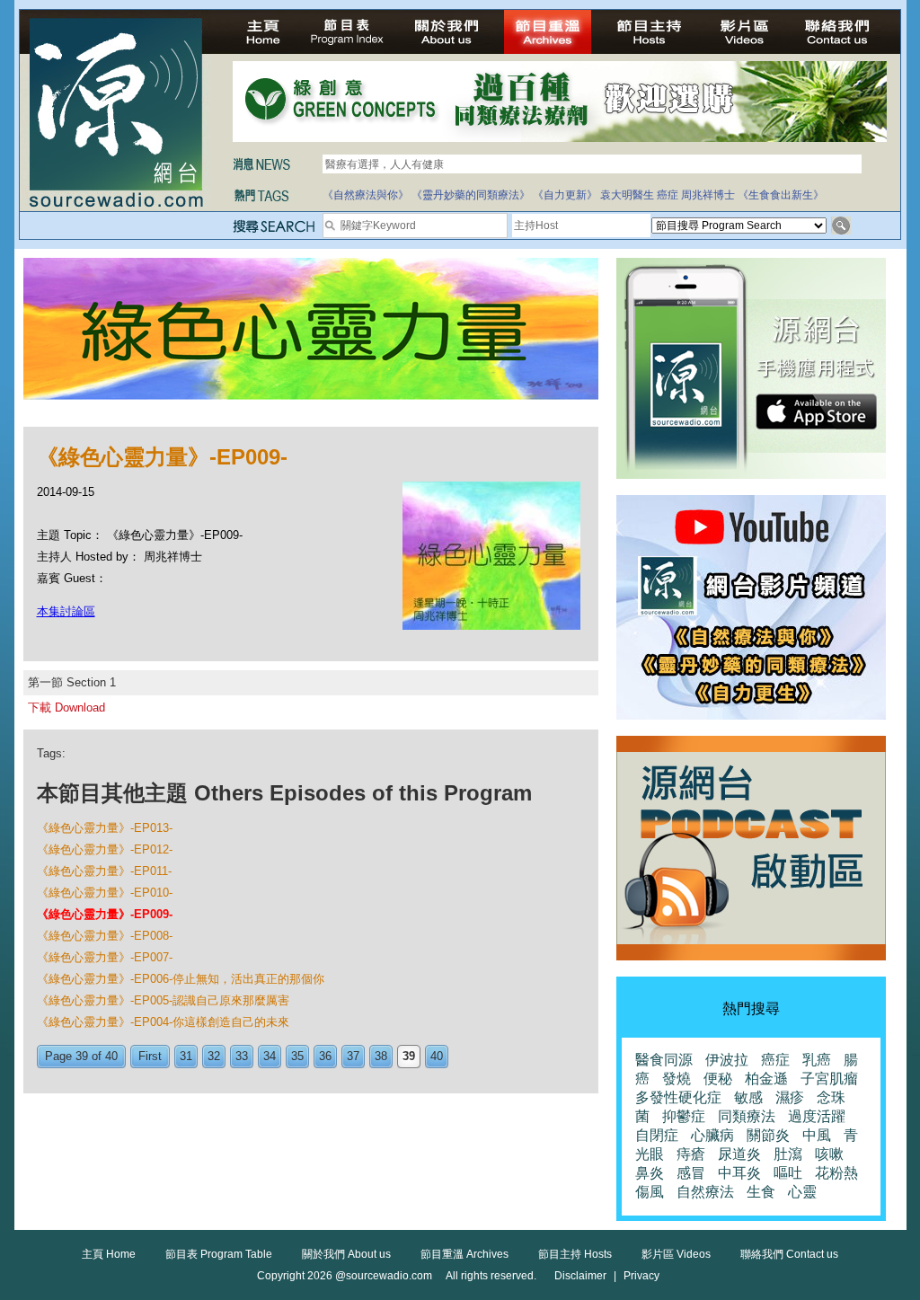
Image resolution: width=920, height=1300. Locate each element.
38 (381, 1056)
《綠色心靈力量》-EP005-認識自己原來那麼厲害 (163, 1000)
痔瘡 (691, 1154)
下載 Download (66, 707)
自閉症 (656, 1135)
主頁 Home (109, 1254)
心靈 (802, 1191)
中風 (816, 1135)
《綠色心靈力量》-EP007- (104, 957)
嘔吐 (788, 1173)
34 (269, 1056)
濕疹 (789, 1097)
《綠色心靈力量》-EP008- (104, 935)
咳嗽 (829, 1154)
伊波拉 (726, 1059)
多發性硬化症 (678, 1097)
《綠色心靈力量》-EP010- (104, 892)
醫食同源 (664, 1059)
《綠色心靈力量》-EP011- (104, 871)
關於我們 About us (346, 1254)
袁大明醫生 (627, 195)
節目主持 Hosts (575, 1254)
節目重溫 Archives (464, 1254)
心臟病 (712, 1135)
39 (408, 1056)
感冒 (691, 1173)
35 (297, 1056)
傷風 (649, 1191)
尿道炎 (739, 1154)
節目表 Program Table (218, 1254)
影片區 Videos (676, 1254)
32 (214, 1056)
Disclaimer (580, 1275)
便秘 (717, 1078)
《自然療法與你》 (366, 195)
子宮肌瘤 (829, 1078)
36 (325, 1056)
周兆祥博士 (708, 195)
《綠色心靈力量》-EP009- (104, 914)
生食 (761, 1191)
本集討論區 (66, 611)
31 (186, 1056)
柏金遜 (766, 1078)
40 (436, 1056)
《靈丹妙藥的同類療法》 (470, 195)
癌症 (667, 195)
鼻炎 (649, 1173)
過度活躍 (816, 1116)
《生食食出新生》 (781, 195)
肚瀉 (788, 1154)
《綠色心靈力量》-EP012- (104, 849)
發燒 (676, 1078)
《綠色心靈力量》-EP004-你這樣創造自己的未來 (163, 1022)
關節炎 (768, 1135)
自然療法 (705, 1191)
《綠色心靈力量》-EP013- (104, 828)
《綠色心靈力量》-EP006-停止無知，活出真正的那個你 (180, 979)
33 (241, 1056)
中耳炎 (739, 1173)
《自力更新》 (565, 195)
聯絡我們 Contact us (789, 1254)
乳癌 (816, 1059)
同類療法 (746, 1116)
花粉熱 (836, 1173)
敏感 (748, 1097)
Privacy (641, 1275)
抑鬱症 (683, 1116)
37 (353, 1056)
